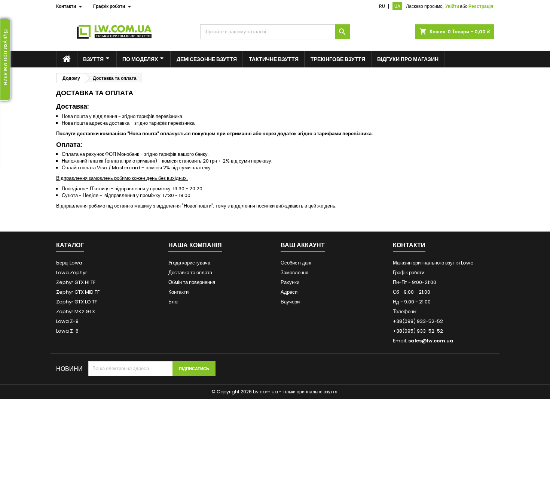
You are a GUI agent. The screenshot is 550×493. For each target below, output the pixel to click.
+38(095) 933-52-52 (418, 331)
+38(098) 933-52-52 (418, 321)
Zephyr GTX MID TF (78, 292)
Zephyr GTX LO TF (76, 301)
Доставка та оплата (190, 272)
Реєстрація (480, 6)
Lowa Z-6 (67, 331)
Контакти (178, 292)
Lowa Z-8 (67, 321)
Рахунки (290, 282)
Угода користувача (189, 262)
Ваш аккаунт (303, 245)
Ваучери (290, 301)
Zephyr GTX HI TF (75, 282)
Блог (173, 301)
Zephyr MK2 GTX (75, 311)
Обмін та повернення (191, 282)
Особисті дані (296, 262)
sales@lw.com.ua (430, 340)
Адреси (289, 292)
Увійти (452, 6)
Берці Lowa (69, 262)
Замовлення (294, 272)
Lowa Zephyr (71, 272)
